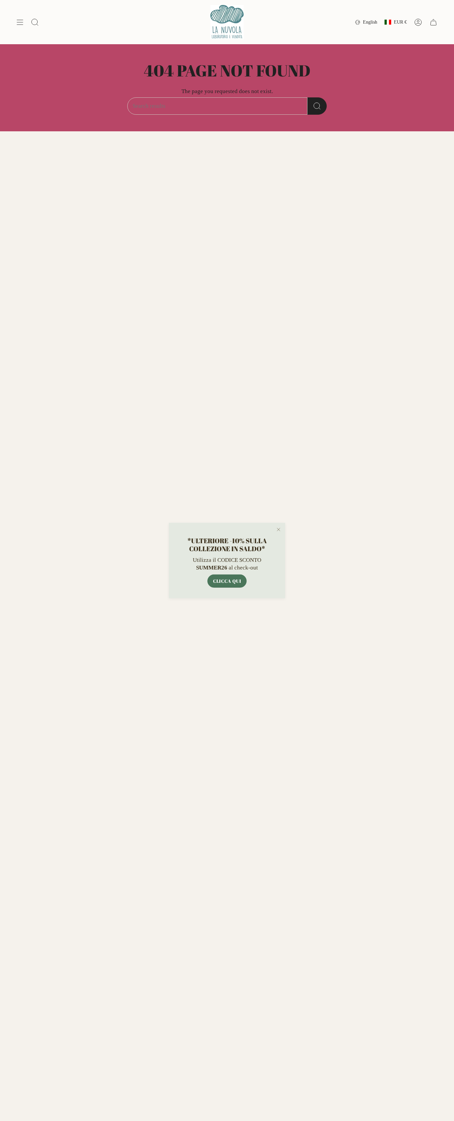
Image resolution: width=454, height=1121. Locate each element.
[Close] (279, 530)
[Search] (317, 106)
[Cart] (433, 22)
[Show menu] (20, 22)
